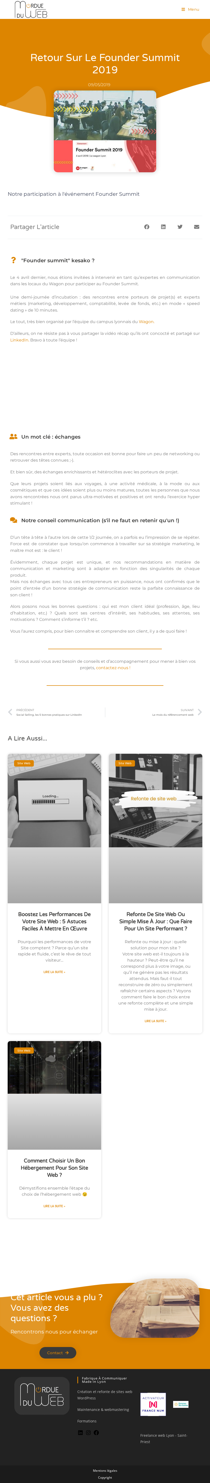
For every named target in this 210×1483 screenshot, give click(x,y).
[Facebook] (96, 1434)
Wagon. (146, 321)
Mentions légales (105, 1470)
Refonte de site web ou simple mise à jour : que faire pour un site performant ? (155, 921)
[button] (146, 227)
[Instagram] (88, 1434)
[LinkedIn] (80, 1434)
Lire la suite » (54, 972)
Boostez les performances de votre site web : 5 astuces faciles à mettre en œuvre (54, 921)
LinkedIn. (20, 340)
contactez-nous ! (113, 667)
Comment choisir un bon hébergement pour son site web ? (54, 1168)
